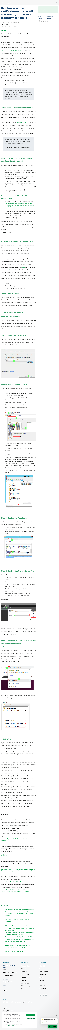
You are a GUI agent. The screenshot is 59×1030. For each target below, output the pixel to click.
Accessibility (43, 974)
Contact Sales (43, 988)
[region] (19, 1020)
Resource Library (26, 966)
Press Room (43, 969)
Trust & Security (44, 971)
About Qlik (42, 966)
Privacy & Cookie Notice (9, 1011)
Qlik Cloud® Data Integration (10, 973)
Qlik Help (23, 988)
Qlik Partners (24, 969)
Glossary (23, 977)
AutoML (5, 991)
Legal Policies (6, 1008)
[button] (41, 995)
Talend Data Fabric (8, 975)
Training (23, 980)
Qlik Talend (6, 970)
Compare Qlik (25, 974)
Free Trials (24, 971)
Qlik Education (25, 983)
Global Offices (43, 986)
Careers (42, 980)
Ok (30, 1015)
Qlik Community (25, 986)
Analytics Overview (8, 981)
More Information (31, 1018)
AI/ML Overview (7, 988)
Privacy (42, 977)
